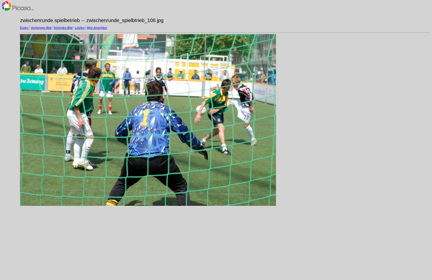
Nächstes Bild (63, 28)
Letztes (79, 28)
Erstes (24, 28)
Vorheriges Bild (41, 28)
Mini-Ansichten (97, 28)
